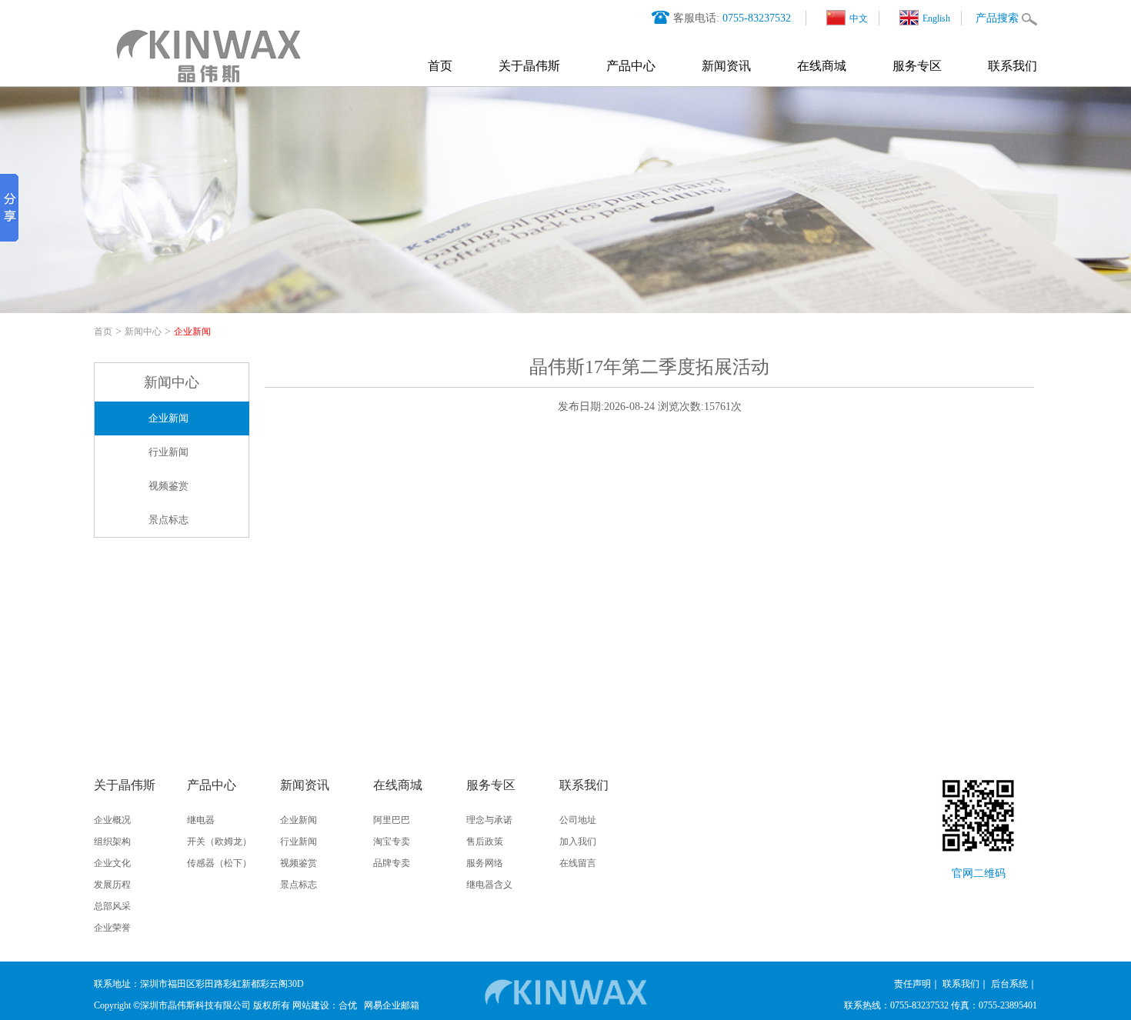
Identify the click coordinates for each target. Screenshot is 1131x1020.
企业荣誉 (112, 927)
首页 (440, 65)
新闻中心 (143, 331)
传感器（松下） (219, 863)
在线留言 (577, 863)
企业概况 (112, 820)
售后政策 (484, 841)
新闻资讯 (726, 65)
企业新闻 (192, 331)
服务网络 (484, 863)
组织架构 (112, 841)
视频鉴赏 (168, 486)
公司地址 (577, 820)
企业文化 (112, 863)
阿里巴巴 (391, 820)
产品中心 (631, 65)
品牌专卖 (391, 863)
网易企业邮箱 (391, 1005)
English (936, 18)
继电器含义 (489, 884)
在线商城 (821, 65)
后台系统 (1009, 983)
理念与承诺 (489, 820)
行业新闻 (168, 452)
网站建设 (310, 1005)
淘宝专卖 (391, 841)
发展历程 (112, 884)
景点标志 (168, 519)
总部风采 (112, 906)
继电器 (201, 820)
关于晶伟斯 (529, 65)
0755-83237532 (756, 18)
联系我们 (1012, 65)
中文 (858, 18)
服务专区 (917, 65)
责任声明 (912, 983)
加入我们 (577, 841)
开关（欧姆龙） (219, 841)
